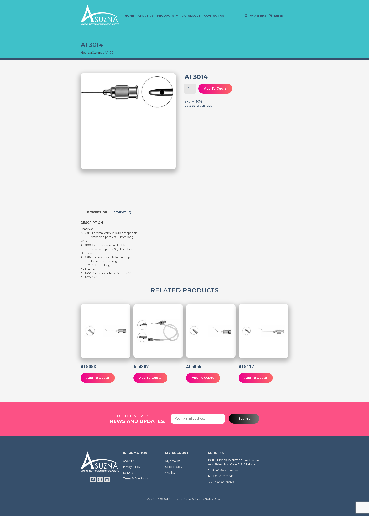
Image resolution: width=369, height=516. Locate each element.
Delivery (128, 472)
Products (165, 15)
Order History (173, 467)
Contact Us (214, 15)
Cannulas (206, 105)
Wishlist (170, 472)
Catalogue (191, 15)
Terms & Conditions (135, 478)
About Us (145, 15)
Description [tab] (97, 212)
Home (129, 15)
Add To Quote (215, 88)
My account (172, 461)
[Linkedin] (107, 479)
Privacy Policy (131, 467)
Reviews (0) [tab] (122, 212)
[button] (167, 15)
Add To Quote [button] (97, 378)
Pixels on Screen (213, 499)
